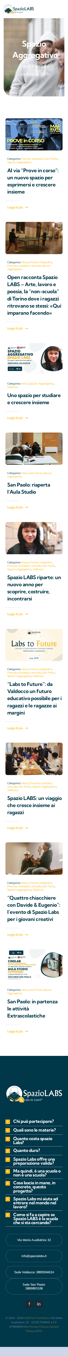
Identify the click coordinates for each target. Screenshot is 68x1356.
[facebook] (29, 1304)
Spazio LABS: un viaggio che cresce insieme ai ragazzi (34, 805)
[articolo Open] (34, 223)
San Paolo (51, 158)
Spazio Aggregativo (19, 162)
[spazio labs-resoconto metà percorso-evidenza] (34, 744)
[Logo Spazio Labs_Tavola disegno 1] (19, 6)
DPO (39, 1331)
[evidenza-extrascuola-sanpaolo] (34, 951)
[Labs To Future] (34, 630)
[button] (34, 1121)
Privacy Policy (38, 1326)
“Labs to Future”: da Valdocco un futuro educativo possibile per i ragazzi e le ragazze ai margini (34, 698)
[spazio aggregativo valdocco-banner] (34, 345)
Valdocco (12, 387)
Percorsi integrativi (32, 158)
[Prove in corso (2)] (34, 120)
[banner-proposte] (34, 523)
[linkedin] (39, 1304)
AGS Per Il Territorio (36, 1318)
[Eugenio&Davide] (34, 844)
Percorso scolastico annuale (24, 265)
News (24, 262)
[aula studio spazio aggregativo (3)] (34, 434)
